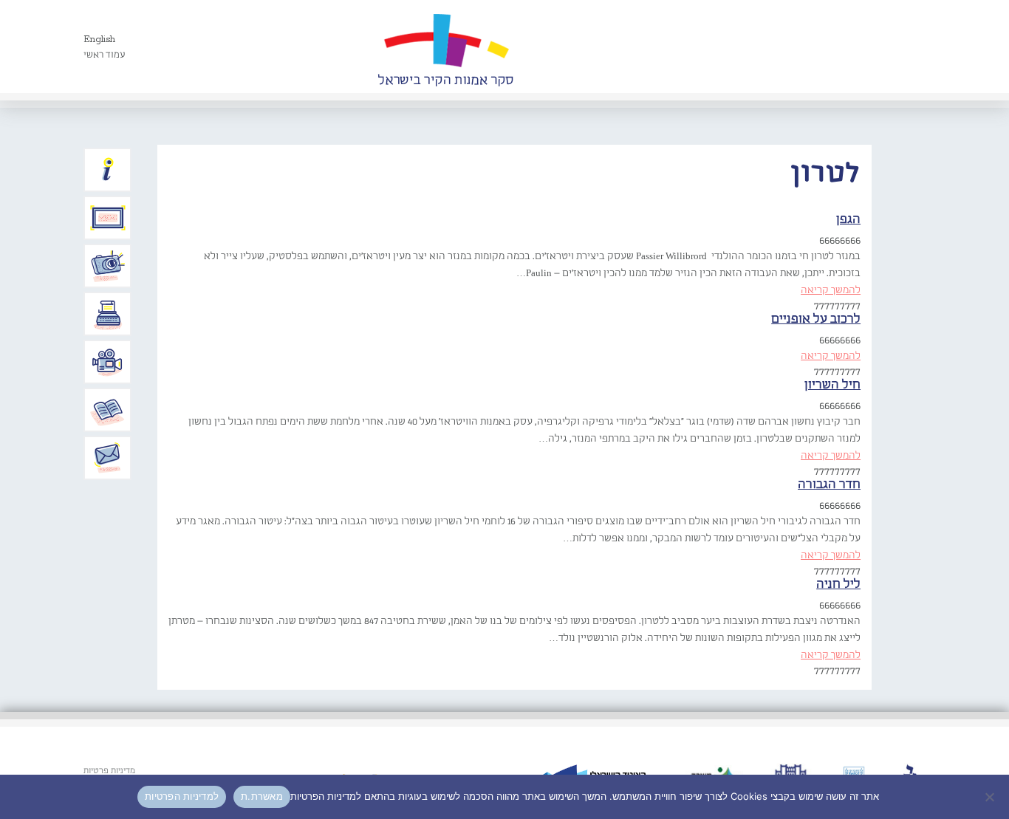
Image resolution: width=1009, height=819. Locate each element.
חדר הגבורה (829, 485)
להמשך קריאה (831, 290)
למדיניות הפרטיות (182, 796)
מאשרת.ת (262, 796)
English (99, 39)
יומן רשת (108, 314)
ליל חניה (838, 585)
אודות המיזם (108, 170)
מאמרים (108, 410)
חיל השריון (832, 385)
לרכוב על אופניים (816, 319)
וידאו (108, 362)
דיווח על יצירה (108, 266)
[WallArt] (445, 46)
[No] (990, 796)
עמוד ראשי (104, 55)
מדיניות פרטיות (109, 771)
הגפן (848, 220)
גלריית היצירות (108, 218)
